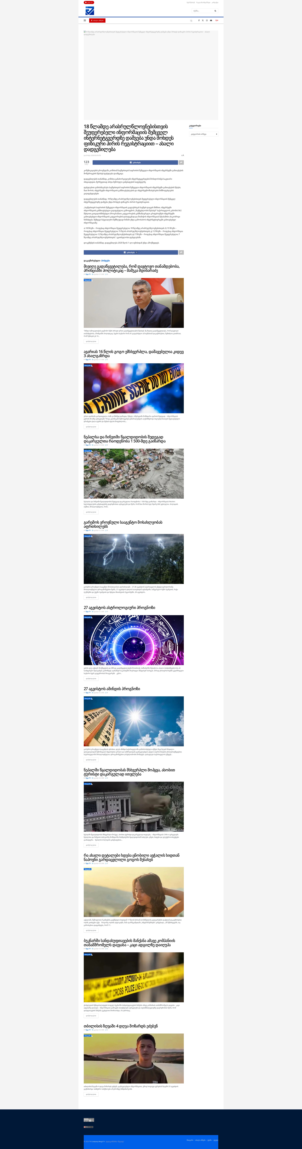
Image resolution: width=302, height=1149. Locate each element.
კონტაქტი (215, 2)
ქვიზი (210, 1140)
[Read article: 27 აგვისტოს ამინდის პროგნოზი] (134, 721)
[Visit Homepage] (90, 11)
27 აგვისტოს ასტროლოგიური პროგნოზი (119, 607)
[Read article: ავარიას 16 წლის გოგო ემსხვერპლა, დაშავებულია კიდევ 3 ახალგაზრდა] (134, 388)
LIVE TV (89, 2)
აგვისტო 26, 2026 (98, 778)
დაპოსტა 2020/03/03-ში (92, 155)
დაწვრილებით (92, 341)
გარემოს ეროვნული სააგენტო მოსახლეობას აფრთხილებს (123, 524)
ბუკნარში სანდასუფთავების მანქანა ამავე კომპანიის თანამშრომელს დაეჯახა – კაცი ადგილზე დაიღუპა (129, 942)
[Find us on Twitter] (203, 20)
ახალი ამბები (98, 20)
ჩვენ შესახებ (191, 2)
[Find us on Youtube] (211, 20)
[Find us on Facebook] (198, 20)
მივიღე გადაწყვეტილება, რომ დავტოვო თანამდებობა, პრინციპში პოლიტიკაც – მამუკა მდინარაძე (132, 268)
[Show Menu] (85, 20)
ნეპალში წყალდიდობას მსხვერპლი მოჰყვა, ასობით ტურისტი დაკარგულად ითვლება (129, 771)
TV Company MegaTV (97, 1141)
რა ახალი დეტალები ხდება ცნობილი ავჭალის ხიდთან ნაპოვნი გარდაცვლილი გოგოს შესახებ (132, 857)
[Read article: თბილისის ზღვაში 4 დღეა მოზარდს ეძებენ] (134, 1058)
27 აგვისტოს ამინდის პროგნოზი (112, 688)
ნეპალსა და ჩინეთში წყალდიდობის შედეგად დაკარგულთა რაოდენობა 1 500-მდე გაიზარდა (125, 438)
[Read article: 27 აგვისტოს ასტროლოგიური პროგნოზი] (134, 640)
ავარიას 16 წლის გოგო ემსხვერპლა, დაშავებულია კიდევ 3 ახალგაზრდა (134, 353)
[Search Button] (215, 10)
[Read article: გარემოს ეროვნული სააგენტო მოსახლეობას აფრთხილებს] (134, 559)
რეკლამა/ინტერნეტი (203, 2)
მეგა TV (88, 274)
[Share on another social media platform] (181, 162)
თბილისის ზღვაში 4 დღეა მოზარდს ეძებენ (121, 1025)
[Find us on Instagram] (207, 20)
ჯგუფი (216, 1140)
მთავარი (88, 280)
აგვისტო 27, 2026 (98, 274)
